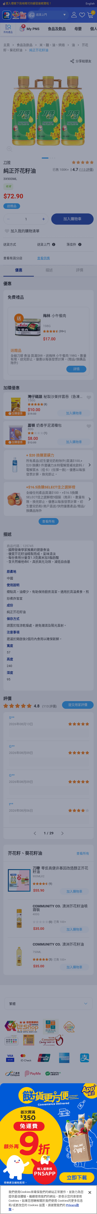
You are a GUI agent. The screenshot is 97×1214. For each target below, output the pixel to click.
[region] (48, 1199)
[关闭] (90, 1192)
